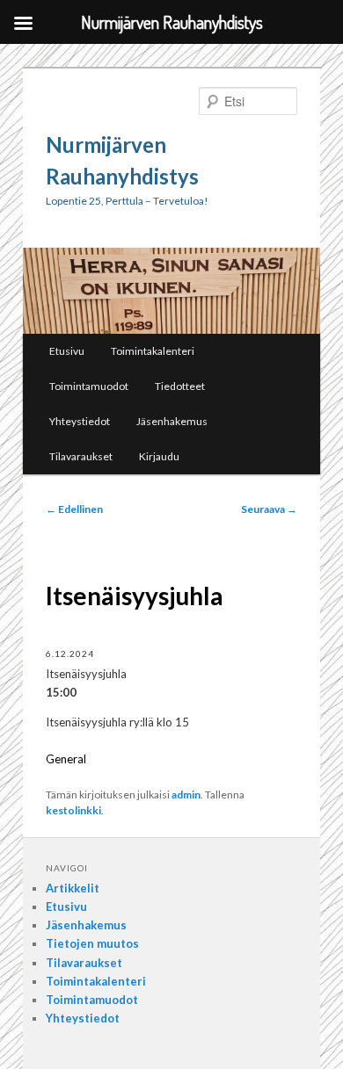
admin (186, 794)
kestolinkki (73, 810)
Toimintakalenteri (152, 351)
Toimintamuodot (88, 386)
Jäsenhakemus (172, 421)
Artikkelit (72, 888)
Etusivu (66, 351)
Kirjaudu (159, 456)
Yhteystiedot (79, 421)
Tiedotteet (180, 386)
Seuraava (269, 509)
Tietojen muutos (92, 943)
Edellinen (74, 509)
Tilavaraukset (81, 456)
